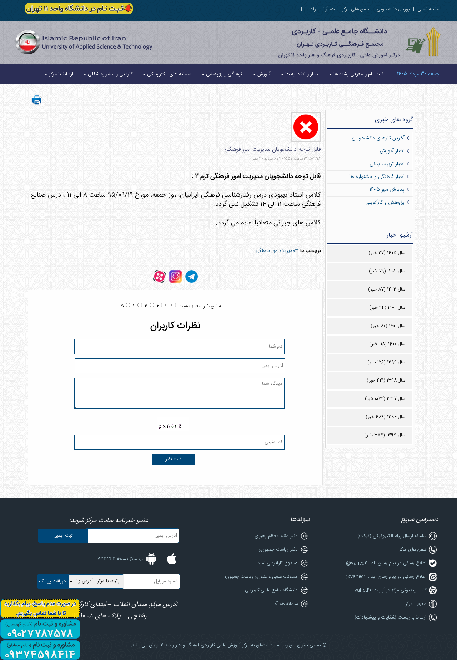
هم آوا (329, 9)
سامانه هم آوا (285, 604)
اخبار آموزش (392, 151)
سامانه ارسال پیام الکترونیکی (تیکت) (391, 536)
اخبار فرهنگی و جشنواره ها (377, 177)
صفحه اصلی (429, 9)
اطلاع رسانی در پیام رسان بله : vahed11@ (386, 563)
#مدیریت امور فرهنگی (277, 251)
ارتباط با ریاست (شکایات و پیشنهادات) (390, 617)
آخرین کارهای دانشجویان (378, 138)
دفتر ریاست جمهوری (278, 550)
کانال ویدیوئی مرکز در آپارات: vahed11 (390, 590)
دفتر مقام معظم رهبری (276, 536)
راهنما (310, 9)
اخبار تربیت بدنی (387, 164)
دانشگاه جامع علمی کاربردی (271, 590)
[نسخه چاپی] (36, 104)
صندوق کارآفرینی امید (277, 563)
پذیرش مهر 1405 (387, 189)
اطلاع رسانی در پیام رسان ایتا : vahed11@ (385, 577)
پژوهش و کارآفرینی (385, 202)
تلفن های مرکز (355, 9)
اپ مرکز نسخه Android (120, 559)
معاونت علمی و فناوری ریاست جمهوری (260, 577)
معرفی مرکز (415, 604)
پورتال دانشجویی (393, 9)
